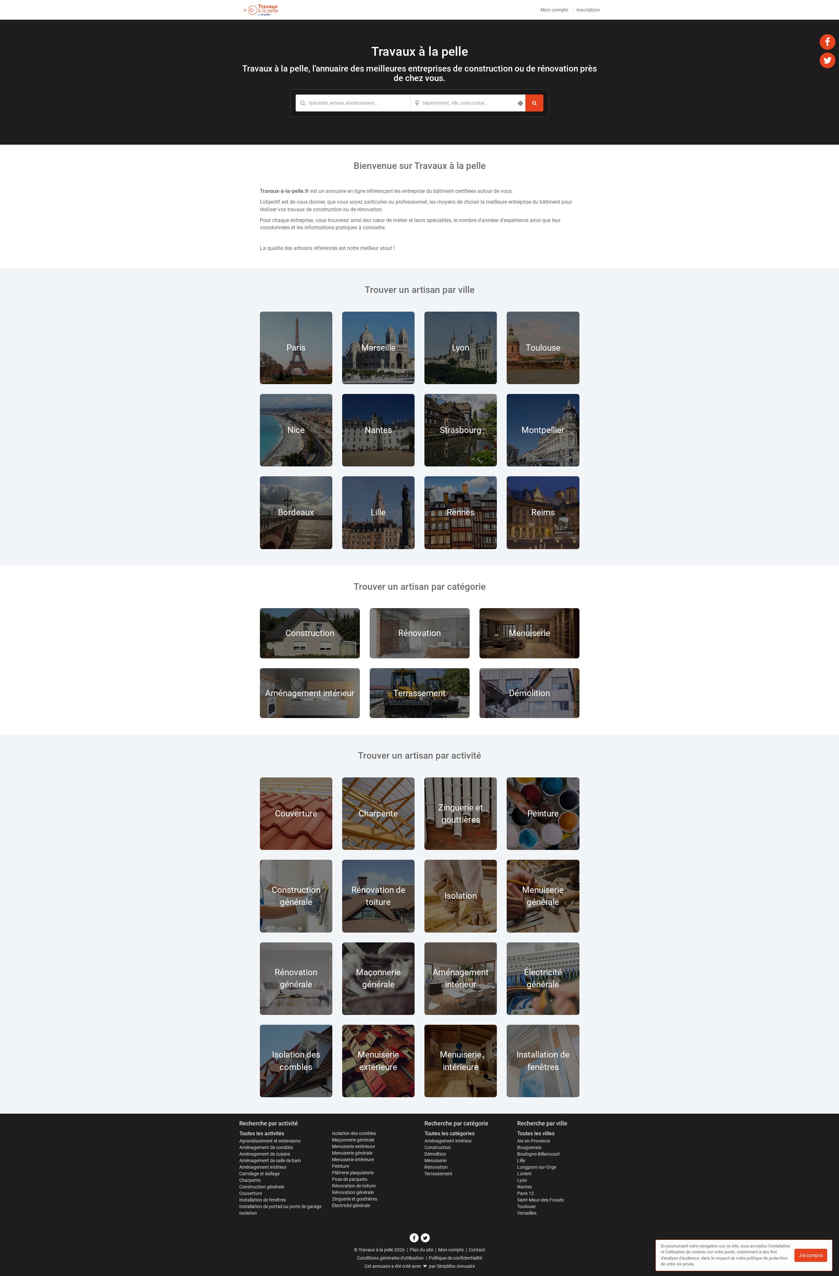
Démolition (435, 1154)
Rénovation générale (353, 1192)
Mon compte (554, 10)
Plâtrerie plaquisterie (353, 1172)
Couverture (250, 1193)
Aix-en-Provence (533, 1140)
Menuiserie (435, 1160)
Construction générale (261, 1186)
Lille (521, 1160)
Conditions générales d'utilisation (390, 1258)
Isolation (248, 1213)
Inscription (588, 10)
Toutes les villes (536, 1133)
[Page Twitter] (827, 60)
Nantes (524, 1186)
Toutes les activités (261, 1133)
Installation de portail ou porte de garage (280, 1206)
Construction (437, 1147)
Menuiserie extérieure (353, 1146)
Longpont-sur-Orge (536, 1167)
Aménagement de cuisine (264, 1154)
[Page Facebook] (827, 41)
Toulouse (526, 1206)
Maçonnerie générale (353, 1139)
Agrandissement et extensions (270, 1140)
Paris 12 (525, 1193)
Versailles (527, 1213)
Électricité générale (351, 1205)
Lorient (524, 1173)
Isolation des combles (354, 1133)
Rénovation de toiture (354, 1185)
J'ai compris (811, 1255)
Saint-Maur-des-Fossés (540, 1200)
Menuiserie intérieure (353, 1159)
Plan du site (421, 1249)
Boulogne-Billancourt (538, 1154)
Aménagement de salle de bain (270, 1160)
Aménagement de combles (266, 1147)
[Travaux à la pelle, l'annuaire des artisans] (261, 10)
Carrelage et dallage (259, 1173)
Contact (477, 1249)
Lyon (522, 1180)
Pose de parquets (349, 1179)
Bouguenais (529, 1147)
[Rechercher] (534, 103)
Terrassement (438, 1173)
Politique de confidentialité (455, 1258)
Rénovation (436, 1167)
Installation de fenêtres (262, 1200)
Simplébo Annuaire (456, 1266)
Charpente (250, 1180)
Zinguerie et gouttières (354, 1199)
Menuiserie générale (352, 1153)
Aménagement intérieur (263, 1167)
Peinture (340, 1166)
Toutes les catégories (449, 1133)
